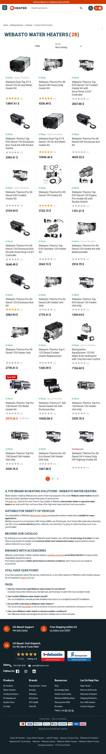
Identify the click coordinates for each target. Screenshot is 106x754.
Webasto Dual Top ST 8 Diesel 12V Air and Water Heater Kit (52, 141)
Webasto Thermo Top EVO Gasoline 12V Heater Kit (52, 248)
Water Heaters (9, 690)
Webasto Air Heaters (89, 738)
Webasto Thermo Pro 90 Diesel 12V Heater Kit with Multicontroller (86, 248)
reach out (25, 578)
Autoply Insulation (46, 745)
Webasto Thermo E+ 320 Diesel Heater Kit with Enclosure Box (52, 406)
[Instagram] (26, 671)
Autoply (32, 690)
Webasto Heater (49, 741)
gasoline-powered (55, 555)
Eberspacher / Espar (38, 686)
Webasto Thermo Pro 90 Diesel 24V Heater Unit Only (52, 302)
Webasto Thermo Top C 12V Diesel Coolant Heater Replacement (52, 352)
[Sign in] (90, 8)
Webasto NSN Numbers (65, 698)
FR (69, 710)
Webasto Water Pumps (89, 741)
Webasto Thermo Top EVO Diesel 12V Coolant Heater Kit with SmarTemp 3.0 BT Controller (85, 88)
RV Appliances (9, 698)
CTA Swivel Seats (62, 745)
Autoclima (33, 698)
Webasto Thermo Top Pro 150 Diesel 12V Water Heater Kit (20, 406)
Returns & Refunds (88, 690)
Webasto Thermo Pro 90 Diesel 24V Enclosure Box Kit (86, 141)
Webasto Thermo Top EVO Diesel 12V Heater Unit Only (84, 302)
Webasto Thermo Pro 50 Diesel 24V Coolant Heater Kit (19, 195)
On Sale (6, 706)
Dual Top (13, 501)
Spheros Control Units (69, 738)
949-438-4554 (19, 665)
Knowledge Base (62, 690)
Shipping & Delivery (88, 698)
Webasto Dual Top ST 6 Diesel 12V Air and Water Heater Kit (19, 85)
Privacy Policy (44, 719)
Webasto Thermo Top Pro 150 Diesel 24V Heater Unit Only (20, 456)
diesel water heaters (39, 515)
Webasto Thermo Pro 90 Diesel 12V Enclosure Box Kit (20, 302)
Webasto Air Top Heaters (20, 741)
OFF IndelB (33, 702)
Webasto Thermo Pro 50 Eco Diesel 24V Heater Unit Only (52, 456)
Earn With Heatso (87, 702)
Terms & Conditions (59, 719)
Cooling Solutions (10, 694)
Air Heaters (8, 686)
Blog (57, 686)
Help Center (22, 630)
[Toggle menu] (4, 7)
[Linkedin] (34, 671)
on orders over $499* (60, 630)
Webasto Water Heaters (67, 741)
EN (66, 710)
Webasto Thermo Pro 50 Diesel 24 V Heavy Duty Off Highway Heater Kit (85, 456)
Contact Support (87, 706)
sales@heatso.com (40, 665)
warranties (26, 607)
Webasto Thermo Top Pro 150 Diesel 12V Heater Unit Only (86, 406)
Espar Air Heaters (17, 738)
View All (32, 706)
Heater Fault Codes (63, 694)
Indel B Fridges (52, 738)
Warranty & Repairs (88, 694)
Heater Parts (8, 702)
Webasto (33, 694)
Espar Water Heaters (36, 738)
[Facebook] (17, 671)
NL (72, 710)
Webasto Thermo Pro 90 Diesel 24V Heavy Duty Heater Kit (52, 85)
